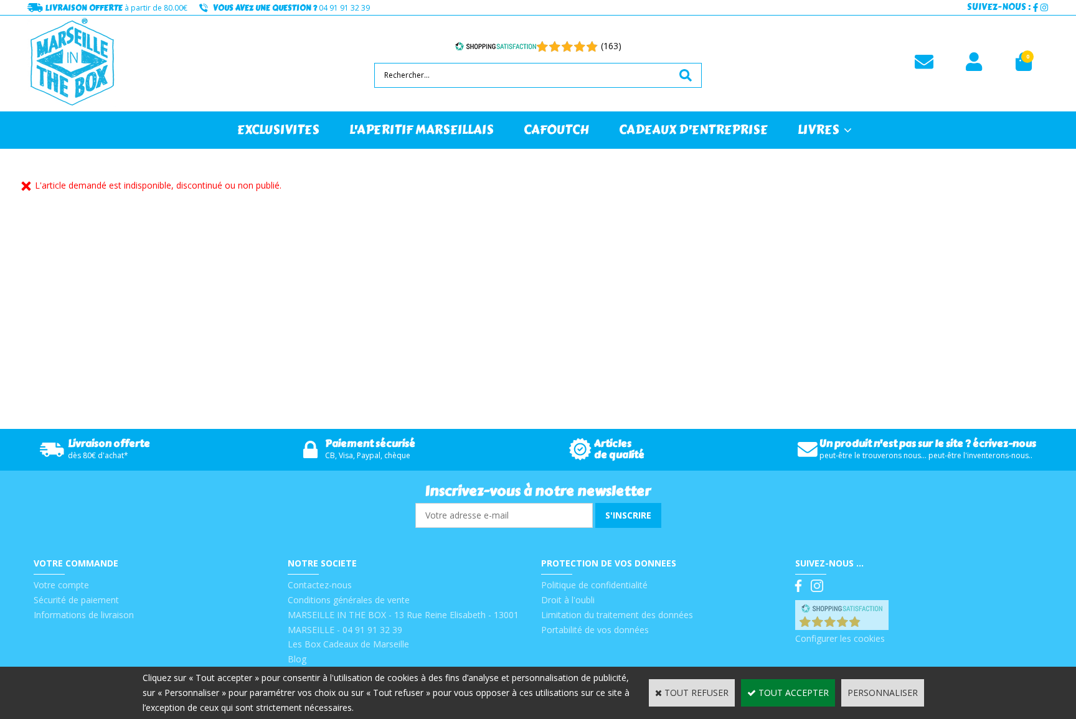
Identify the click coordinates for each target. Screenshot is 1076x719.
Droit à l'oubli (568, 600)
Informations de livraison (84, 615)
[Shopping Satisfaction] (495, 46)
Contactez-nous (320, 585)
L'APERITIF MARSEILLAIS (421, 129)
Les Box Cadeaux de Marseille (348, 644)
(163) (611, 46)
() (874, 623)
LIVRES (818, 129)
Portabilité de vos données (595, 630)
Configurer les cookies (840, 638)
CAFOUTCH (556, 129)
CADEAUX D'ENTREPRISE (693, 129)
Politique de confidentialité (594, 585)
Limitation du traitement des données (617, 615)
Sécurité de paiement (76, 600)
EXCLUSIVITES (278, 129)
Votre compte (61, 585)
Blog (297, 659)
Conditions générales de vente (349, 600)
